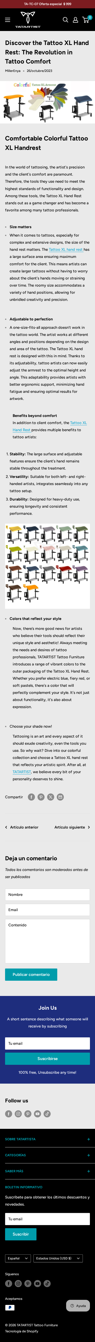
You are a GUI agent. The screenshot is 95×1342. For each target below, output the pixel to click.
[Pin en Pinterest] (41, 797)
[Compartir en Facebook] (31, 797)
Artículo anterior (24, 827)
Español (14, 1258)
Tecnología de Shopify (21, 1331)
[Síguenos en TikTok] (47, 1113)
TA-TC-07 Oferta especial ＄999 (47, 4)
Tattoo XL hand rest (66, 249)
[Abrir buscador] (65, 20)
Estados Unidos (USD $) (53, 1258)
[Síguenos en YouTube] (37, 1113)
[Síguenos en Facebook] (8, 1113)
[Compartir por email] (60, 797)
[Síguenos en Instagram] (18, 1113)
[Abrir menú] (7, 20)
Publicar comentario (31, 974)
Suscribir (21, 1234)
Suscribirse (47, 1058)
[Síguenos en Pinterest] (27, 1113)
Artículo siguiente (69, 827)
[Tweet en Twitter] (50, 797)
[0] (86, 20)
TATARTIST (22, 772)
